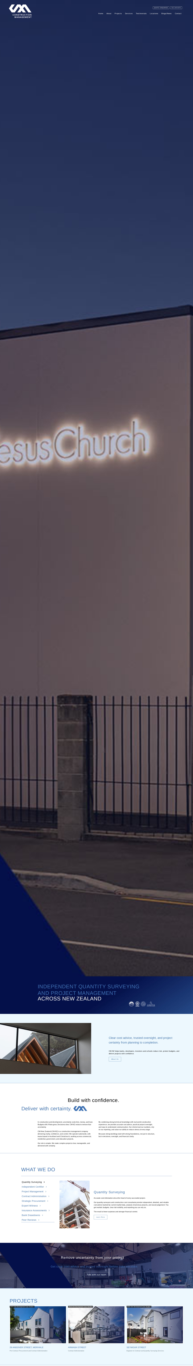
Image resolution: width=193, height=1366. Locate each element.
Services (129, 14)
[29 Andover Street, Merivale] (38, 1325)
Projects (118, 14)
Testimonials (141, 14)
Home (100, 14)
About (108, 14)
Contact (178, 14)
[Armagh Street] (96, 1325)
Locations (154, 14)
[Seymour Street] (155, 1325)
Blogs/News (166, 14)
